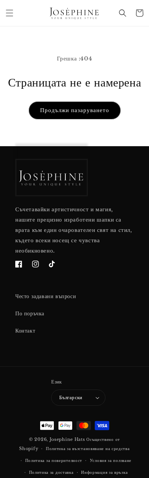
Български (71, 397)
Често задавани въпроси (45, 296)
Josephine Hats (67, 439)
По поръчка (29, 313)
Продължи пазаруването (74, 110)
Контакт (25, 330)
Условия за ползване (110, 460)
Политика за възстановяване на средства (88, 448)
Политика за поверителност (54, 460)
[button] (9, 13)
